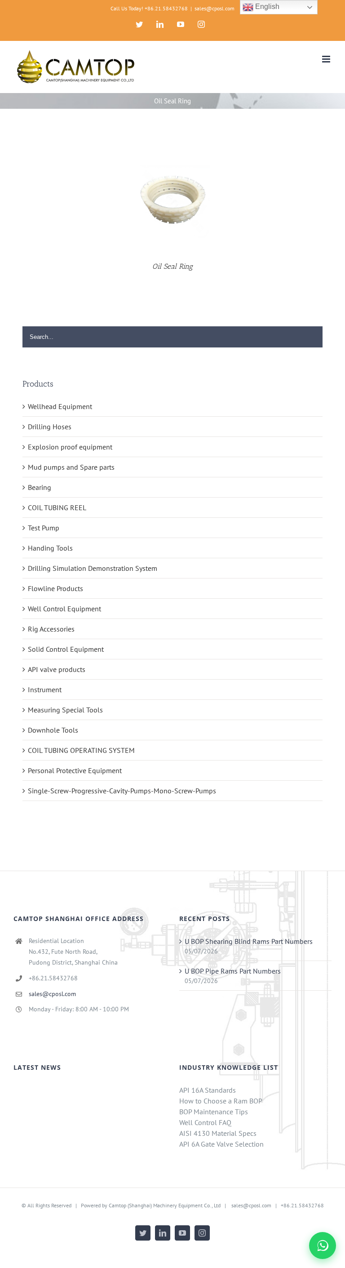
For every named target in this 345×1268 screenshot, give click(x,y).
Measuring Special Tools (65, 709)
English (266, 6)
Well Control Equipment (64, 608)
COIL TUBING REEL (57, 507)
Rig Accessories (51, 628)
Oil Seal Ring (172, 266)
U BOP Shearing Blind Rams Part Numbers (249, 941)
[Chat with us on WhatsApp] (322, 1245)
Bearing (39, 487)
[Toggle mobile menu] (327, 59)
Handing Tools (50, 547)
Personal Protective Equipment (75, 770)
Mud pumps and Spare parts (71, 467)
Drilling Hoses (49, 426)
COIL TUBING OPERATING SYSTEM (81, 750)
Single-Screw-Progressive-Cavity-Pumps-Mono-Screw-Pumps (122, 790)
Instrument (45, 689)
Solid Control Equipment (66, 649)
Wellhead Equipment (60, 406)
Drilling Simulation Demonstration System (92, 568)
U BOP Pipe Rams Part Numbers (233, 970)
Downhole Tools (53, 729)
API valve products (56, 669)
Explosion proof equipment (70, 446)
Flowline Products (55, 588)
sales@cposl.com (214, 8)
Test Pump (43, 527)
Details (172, 201)
